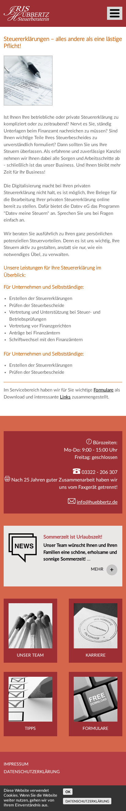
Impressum (16, 764)
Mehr (97, 569)
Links (65, 397)
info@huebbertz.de (97, 502)
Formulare (103, 390)
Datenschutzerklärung (32, 772)
